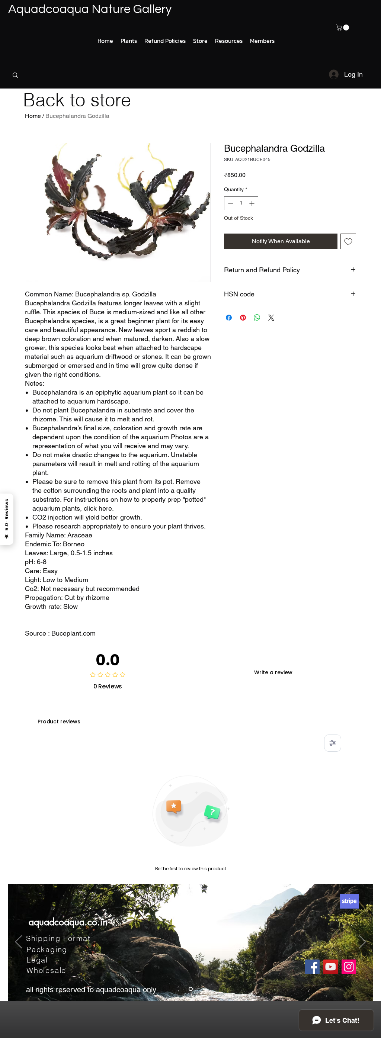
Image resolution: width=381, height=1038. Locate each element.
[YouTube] (330, 967)
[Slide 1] (191, 989)
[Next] (362, 942)
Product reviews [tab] (59, 721)
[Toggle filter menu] (332, 743)
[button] (343, 27)
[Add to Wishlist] (348, 241)
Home (33, 115)
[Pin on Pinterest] (242, 317)
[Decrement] (229, 203)
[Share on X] (271, 317)
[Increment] (252, 203)
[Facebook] (312, 967)
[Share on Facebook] (228, 317)
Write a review (273, 672)
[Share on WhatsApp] (257, 317)
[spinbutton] (241, 203)
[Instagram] (349, 967)
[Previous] (18, 942)
